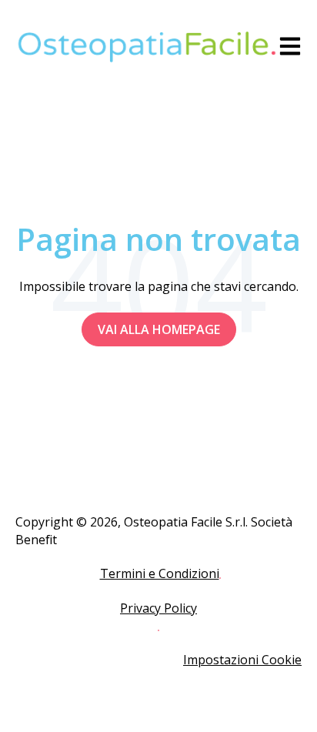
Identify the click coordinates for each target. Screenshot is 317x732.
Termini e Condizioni (159, 573)
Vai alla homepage (159, 329)
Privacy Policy (158, 608)
